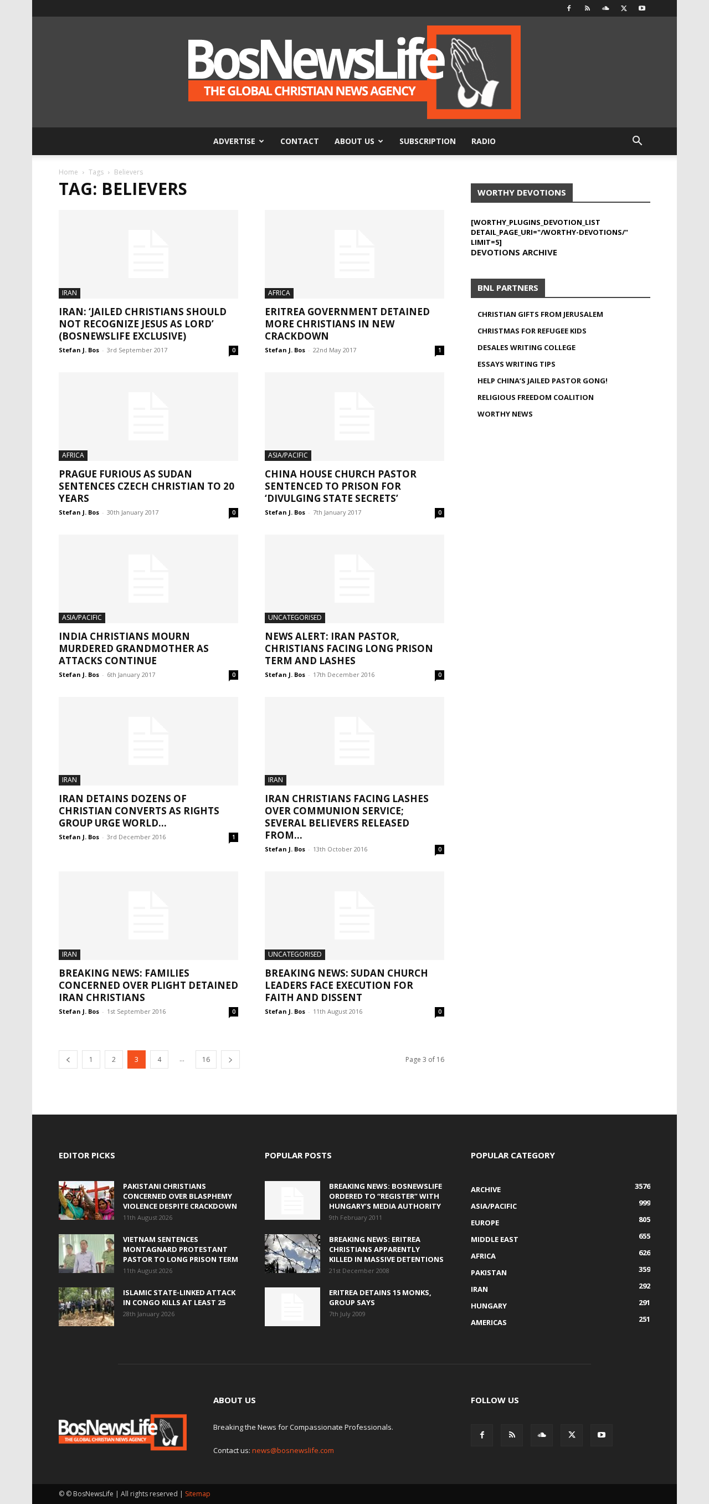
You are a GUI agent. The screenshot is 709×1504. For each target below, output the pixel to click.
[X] (623, 8)
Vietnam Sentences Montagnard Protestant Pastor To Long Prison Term (180, 1249)
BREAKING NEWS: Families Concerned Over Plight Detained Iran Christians (148, 985)
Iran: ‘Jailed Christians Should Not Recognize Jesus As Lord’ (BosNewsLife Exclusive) (143, 323)
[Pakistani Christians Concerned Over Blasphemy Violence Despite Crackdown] (86, 1200)
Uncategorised (295, 617)
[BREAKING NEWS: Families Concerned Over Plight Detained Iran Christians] (148, 915)
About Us (354, 141)
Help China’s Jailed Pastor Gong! (542, 381)
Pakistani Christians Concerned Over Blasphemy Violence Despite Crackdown (180, 1196)
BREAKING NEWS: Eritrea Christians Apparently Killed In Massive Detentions (386, 1249)
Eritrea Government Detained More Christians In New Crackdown (347, 323)
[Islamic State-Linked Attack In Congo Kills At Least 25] (86, 1306)
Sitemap (197, 1493)
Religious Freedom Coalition (535, 397)
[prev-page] (68, 1059)
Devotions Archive (514, 252)
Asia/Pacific (288, 455)
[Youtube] (642, 8)
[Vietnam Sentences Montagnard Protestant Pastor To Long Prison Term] (86, 1253)
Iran (69, 292)
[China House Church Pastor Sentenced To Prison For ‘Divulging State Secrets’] (354, 416)
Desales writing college (526, 347)
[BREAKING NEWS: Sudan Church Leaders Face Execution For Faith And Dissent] (354, 915)
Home (68, 172)
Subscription (427, 141)
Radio (483, 141)
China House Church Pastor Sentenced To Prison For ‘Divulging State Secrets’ (341, 486)
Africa (279, 292)
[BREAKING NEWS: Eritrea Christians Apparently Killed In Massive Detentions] (292, 1253)
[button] (637, 142)
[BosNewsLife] (354, 72)
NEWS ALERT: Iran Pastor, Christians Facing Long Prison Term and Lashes (349, 648)
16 (206, 1059)
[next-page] (230, 1059)
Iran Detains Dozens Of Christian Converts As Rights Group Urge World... (139, 810)
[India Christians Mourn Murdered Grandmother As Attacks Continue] (148, 579)
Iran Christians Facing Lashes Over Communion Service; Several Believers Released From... (347, 816)
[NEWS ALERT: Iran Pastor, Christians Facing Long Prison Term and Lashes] (354, 579)
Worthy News (505, 414)
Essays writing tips (516, 364)
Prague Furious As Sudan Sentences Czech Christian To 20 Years (146, 486)
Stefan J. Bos (79, 350)
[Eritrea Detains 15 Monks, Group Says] (292, 1306)
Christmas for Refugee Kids (532, 331)
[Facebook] (569, 8)
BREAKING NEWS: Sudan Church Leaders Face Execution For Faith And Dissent (346, 985)
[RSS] (587, 8)
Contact (299, 141)
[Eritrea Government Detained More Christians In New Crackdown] (354, 254)
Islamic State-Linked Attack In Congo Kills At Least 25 (179, 1297)
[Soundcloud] (605, 8)
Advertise (234, 141)
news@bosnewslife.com (293, 1450)
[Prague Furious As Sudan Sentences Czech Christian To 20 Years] (148, 416)
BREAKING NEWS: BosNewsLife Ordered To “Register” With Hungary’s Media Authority (385, 1196)
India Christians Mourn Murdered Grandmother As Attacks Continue (134, 648)
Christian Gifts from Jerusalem (540, 314)
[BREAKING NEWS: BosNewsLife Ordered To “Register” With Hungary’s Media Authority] (292, 1200)
